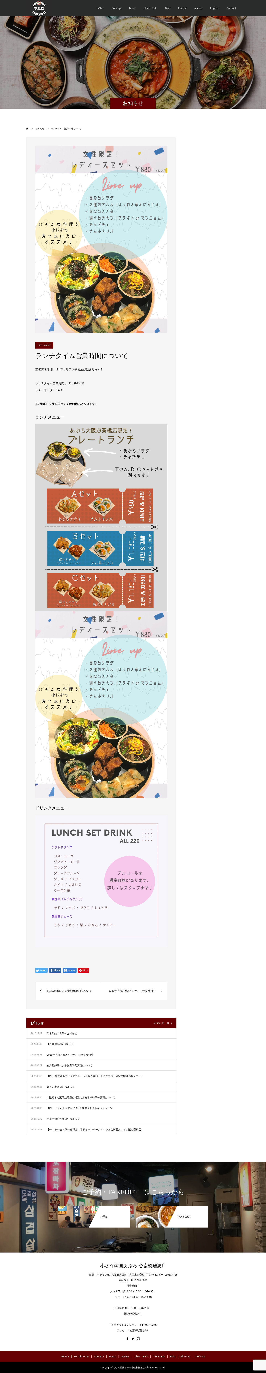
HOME (100, 8)
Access (198, 8)
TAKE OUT (159, 1356)
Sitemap (186, 1356)
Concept (117, 8)
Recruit (182, 8)
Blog (167, 8)
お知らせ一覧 (161, 1023)
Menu (132, 8)
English (214, 8)
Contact (231, 8)
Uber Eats (150, 8)
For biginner (81, 1356)
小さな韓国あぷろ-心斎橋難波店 (133, 1265)
